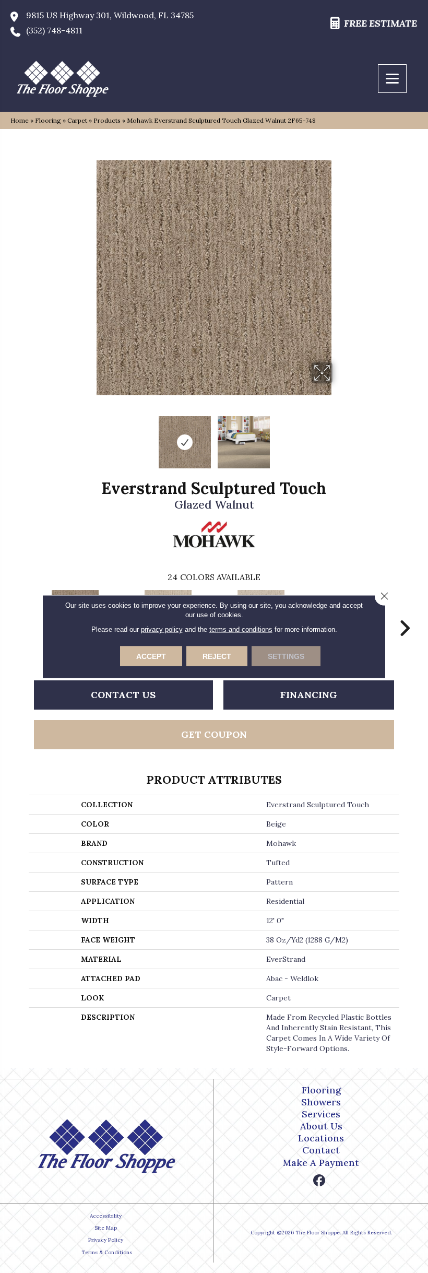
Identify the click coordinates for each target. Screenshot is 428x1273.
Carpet (77, 120)
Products (107, 120)
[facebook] (319, 1180)
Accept (151, 656)
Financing (308, 695)
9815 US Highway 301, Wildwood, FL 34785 (110, 15)
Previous (89, 437)
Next (339, 437)
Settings (286, 656)
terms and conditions (240, 629)
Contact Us (123, 695)
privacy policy (162, 629)
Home (19, 120)
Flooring (48, 120)
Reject (217, 656)
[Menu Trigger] (392, 78)
